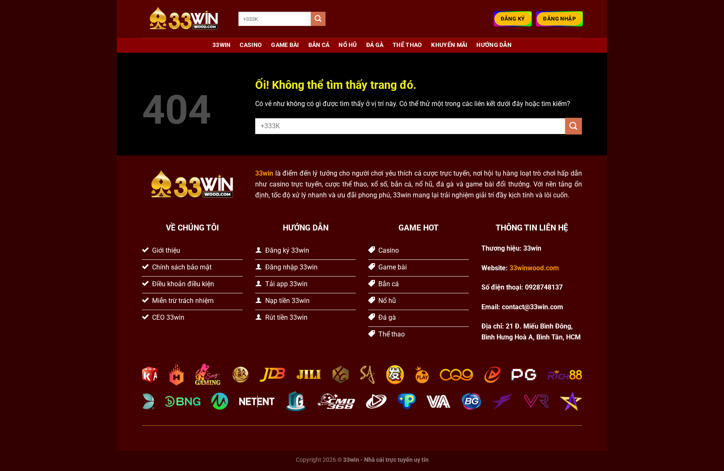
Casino (251, 45)
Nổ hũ (348, 45)
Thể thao (407, 45)
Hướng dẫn (494, 45)
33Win (221, 45)
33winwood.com (534, 268)
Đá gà (374, 45)
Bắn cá (319, 45)
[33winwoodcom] (184, 19)
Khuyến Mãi (449, 45)
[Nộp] (318, 19)
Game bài (285, 45)
